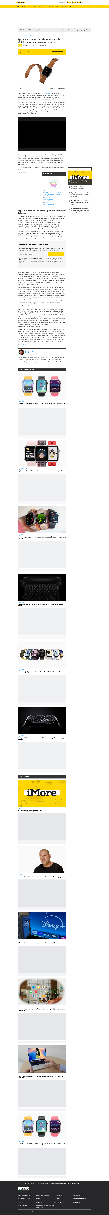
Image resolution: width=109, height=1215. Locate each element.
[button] (90, 2)
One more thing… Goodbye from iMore (79, 181)
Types (70, 6)
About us (20, 1202)
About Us (63, 6)
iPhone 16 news (67, 30)
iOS (57, 6)
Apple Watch (42, 6)
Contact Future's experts (42, 1195)
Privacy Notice (22, 259)
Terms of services (38, 258)
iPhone (23, 6)
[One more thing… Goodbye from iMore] (80, 178)
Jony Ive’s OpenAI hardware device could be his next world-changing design (80, 210)
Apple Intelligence (41, 30)
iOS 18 (29, 30)
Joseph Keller (27, 45)
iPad (35, 6)
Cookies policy (76, 1195)
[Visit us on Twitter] (70, 2)
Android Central (77, 1202)
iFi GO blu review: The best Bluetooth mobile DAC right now (79, 202)
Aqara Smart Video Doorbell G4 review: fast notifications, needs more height (80, 194)
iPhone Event (47, 174)
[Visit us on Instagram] (75, 2)
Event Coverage (48, 191)
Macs (29, 6)
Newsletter (62, 88)
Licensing (57, 1198)
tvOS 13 (46, 202)
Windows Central (22, 1205)
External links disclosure (79, 1198)
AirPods (51, 6)
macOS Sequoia (54, 30)
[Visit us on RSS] (78, 2)
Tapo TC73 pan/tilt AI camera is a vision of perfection (80, 187)
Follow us (54, 88)
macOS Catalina (48, 199)
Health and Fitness (22, 35)
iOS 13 (46, 196)
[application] (42, 134)
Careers (38, 1198)
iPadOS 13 (47, 197)
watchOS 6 (47, 201)
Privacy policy (58, 1195)
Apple (24, 344)
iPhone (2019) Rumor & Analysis (52, 192)
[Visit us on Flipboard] (80, 2)
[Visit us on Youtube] (73, 2)
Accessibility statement (24, 1198)
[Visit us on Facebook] (68, 2)
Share (21, 88)
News (19, 45)
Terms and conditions (24, 1195)
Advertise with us (59, 1202)
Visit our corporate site (73, 1183)
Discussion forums (49, 204)
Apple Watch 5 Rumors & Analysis (53, 194)
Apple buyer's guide (82, 30)
